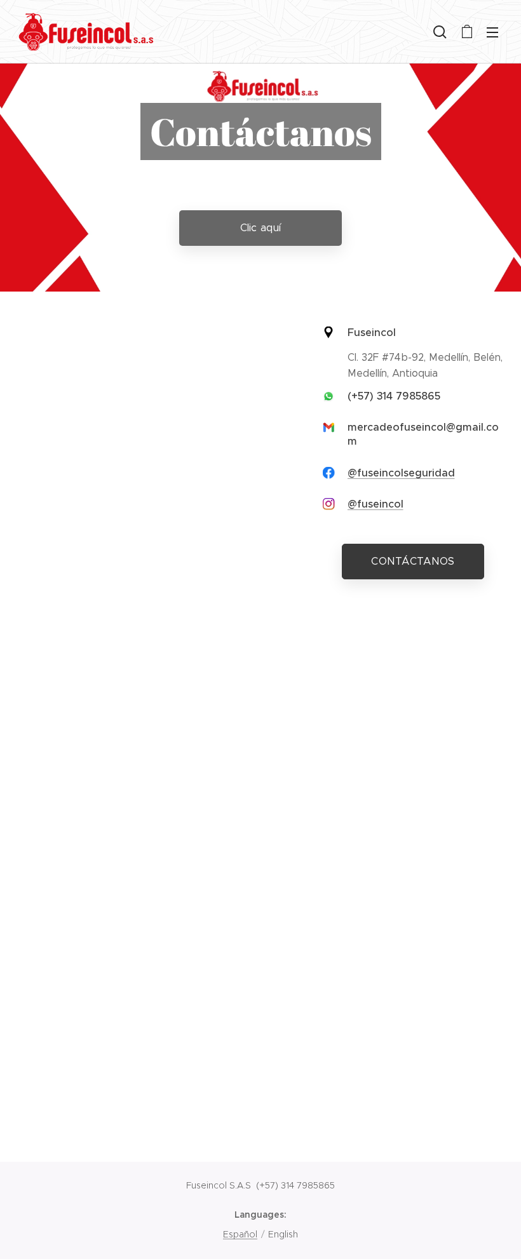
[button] (440, 32)
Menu (492, 31)
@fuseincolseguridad (401, 473)
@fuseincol (375, 504)
